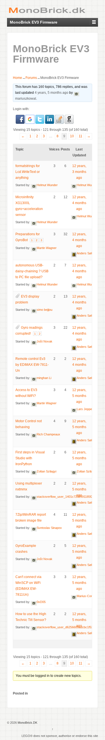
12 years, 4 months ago (79, 203)
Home (17, 78)
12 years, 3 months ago (79, 172)
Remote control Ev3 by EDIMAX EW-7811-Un (32, 365)
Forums (31, 78)
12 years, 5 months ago (79, 396)
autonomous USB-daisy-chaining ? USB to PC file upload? (31, 271)
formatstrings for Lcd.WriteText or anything (27, 172)
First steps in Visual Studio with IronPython (30, 458)
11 (80, 136)
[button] (20, 119)
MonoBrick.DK (27, 722)
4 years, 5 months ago (51, 93)
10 (72, 136)
